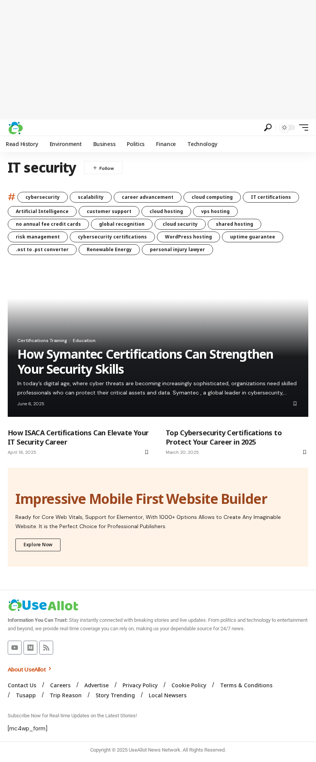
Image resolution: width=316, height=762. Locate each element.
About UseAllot (27, 669)
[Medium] (30, 648)
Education (84, 340)
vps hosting (215, 211)
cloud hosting (166, 211)
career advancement (147, 197)
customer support (109, 211)
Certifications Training (42, 340)
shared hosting (234, 224)
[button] (268, 127)
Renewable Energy (109, 249)
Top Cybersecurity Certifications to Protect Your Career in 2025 (224, 437)
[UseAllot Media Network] (15, 127)
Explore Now (38, 544)
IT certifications (271, 197)
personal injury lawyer (177, 249)
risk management (38, 236)
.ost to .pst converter (42, 249)
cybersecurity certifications (112, 236)
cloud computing (212, 197)
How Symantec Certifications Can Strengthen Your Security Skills (145, 361)
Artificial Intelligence (42, 211)
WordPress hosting (188, 236)
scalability (91, 197)
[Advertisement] (158, 60)
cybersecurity (42, 197)
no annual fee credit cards (48, 224)
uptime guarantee (252, 236)
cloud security (180, 224)
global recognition (122, 224)
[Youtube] (15, 648)
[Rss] (46, 648)
